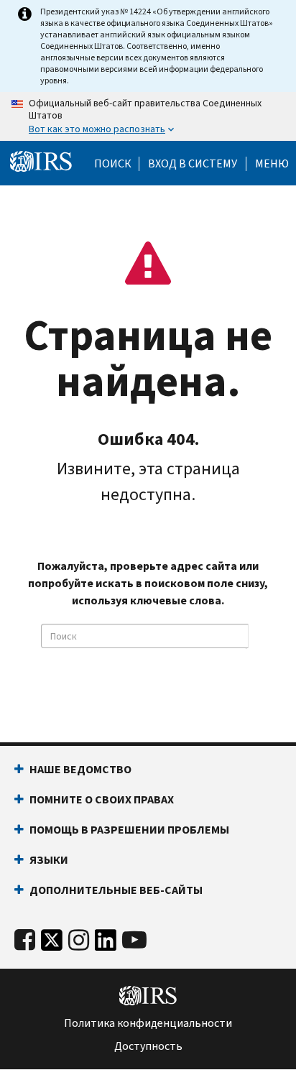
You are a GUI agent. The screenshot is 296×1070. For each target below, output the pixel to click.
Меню (272, 164)
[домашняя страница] (41, 161)
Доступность (148, 1046)
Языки (48, 859)
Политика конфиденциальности (148, 1023)
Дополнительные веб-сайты (116, 890)
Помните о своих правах (101, 799)
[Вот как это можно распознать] (148, 116)
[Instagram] (78, 940)
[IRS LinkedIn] (105, 944)
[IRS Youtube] (134, 940)
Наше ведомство (80, 769)
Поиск (112, 164)
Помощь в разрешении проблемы (129, 829)
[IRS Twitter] (52, 944)
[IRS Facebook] (24, 940)
